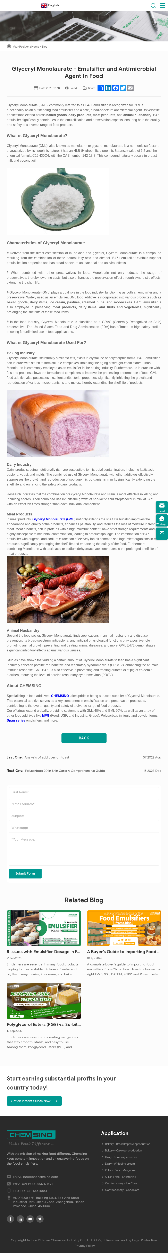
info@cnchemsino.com (40, 1177)
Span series (16, 720)
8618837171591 (42, 1184)
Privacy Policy (85, 1246)
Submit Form (25, 874)
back (84, 738)
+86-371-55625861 (33, 1191)
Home (35, 46)
